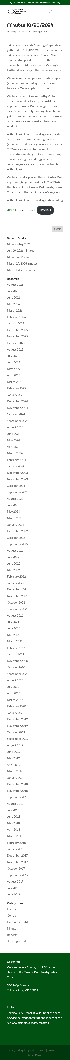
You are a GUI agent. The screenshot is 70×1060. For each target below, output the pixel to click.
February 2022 (16, 576)
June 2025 (13, 362)
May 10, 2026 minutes (21, 270)
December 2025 (17, 330)
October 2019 (16, 732)
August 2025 (15, 349)
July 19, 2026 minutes (20, 250)
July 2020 (13, 686)
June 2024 (13, 433)
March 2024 (14, 453)
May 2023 (13, 511)
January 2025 (15, 395)
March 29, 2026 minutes (22, 263)
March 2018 (14, 836)
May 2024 (13, 440)
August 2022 (15, 550)
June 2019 (13, 751)
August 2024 (15, 427)
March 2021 (14, 641)
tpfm (12, 31)
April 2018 (13, 829)
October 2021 (16, 602)
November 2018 (17, 790)
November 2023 (17, 479)
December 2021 (17, 589)
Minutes (12, 928)
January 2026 (15, 323)
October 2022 (16, 537)
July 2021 (13, 622)
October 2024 (16, 414)
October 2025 (16, 343)
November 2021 (17, 596)
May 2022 (13, 570)
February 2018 (16, 842)
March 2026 (14, 310)
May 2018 (13, 823)
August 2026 (15, 284)
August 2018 (15, 803)
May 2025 (13, 369)
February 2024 (16, 459)
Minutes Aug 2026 (18, 244)
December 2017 (17, 855)
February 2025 (16, 388)
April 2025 (13, 375)
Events (11, 909)
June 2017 (13, 894)
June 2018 (13, 816)
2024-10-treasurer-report (21, 209)
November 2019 (17, 725)
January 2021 (15, 654)
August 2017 (15, 881)
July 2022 (13, 557)
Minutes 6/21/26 (18, 257)
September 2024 (17, 420)
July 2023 (13, 505)
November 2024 (17, 408)
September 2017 (17, 875)
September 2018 (17, 797)
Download (45, 209)
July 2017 (13, 888)
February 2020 (16, 706)
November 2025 (17, 336)
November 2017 (17, 862)
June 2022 (13, 563)
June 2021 (13, 628)
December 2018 (17, 784)
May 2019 (13, 758)
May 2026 (13, 304)
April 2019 (13, 764)
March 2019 (14, 771)
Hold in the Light (17, 922)
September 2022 (17, 544)
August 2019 (15, 745)
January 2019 (15, 777)
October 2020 (16, 667)
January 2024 (15, 466)
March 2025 (14, 381)
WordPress (35, 1055)
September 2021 (17, 609)
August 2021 (15, 615)
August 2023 (15, 498)
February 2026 (16, 317)
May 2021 (13, 635)
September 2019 (17, 738)
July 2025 (13, 356)
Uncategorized (39, 31)
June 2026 (13, 297)
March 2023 (14, 518)
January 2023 (15, 524)
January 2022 (15, 583)
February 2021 (16, 648)
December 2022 (17, 531)
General (12, 915)
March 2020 (14, 700)
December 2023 (17, 472)
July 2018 (13, 810)
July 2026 (13, 291)
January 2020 (15, 713)
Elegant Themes (34, 1050)
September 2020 (17, 674)
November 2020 (17, 661)
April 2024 (13, 446)
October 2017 (16, 868)
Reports (12, 935)
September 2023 (17, 492)
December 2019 (17, 719)
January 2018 (15, 849)
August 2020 (15, 680)
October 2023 (16, 485)
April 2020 (13, 693)
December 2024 (17, 401)
